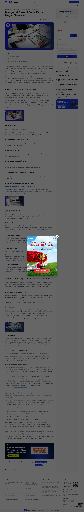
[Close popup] (57, 236)
